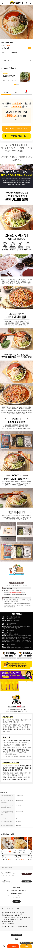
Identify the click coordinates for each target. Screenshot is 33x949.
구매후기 (27, 92)
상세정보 (6, 92)
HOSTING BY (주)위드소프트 (8, 923)
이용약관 (8, 908)
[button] (16, 37)
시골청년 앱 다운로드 (16, 935)
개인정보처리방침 (15, 908)
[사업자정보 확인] (18, 914)
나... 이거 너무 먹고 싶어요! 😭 (18, 136)
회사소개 (3, 908)
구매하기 (26, 945)
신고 (15, 81)
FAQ (21, 908)
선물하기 (13, 946)
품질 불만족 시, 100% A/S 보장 (16, 129)
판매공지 (16, 92)
